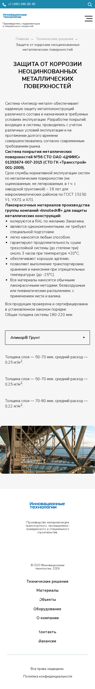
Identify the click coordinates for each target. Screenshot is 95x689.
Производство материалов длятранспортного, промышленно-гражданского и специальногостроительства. (48, 527)
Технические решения (54, 38)
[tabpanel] (47, 363)
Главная (22, 38)
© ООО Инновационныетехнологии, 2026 (47, 567)
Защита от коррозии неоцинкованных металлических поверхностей (48, 47)
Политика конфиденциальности (47, 676)
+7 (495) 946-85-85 (21, 4)
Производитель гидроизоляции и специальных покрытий (21, 25)
